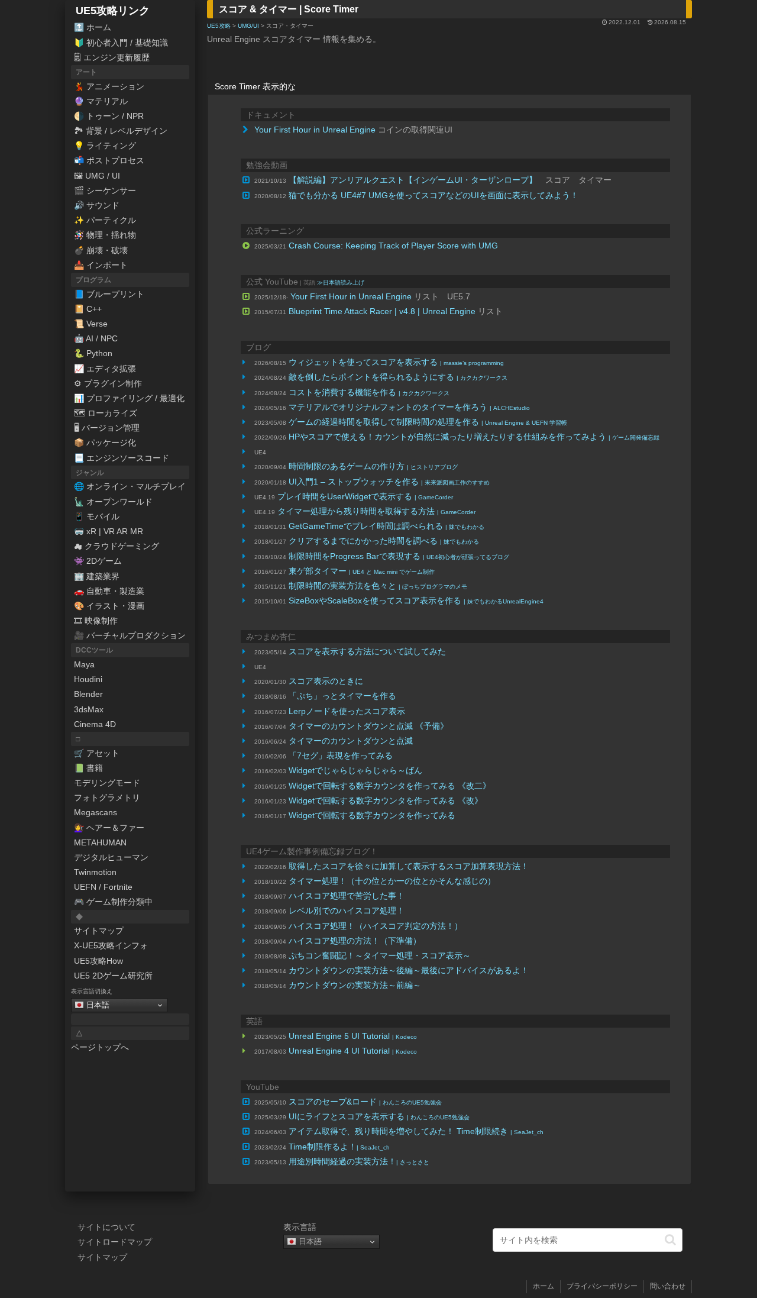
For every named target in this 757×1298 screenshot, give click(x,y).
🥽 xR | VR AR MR (108, 531)
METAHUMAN (100, 842)
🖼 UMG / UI (97, 175)
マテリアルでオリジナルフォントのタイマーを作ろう (409, 407)
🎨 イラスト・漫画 (109, 606)
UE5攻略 (219, 25)
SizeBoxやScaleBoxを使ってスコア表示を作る (416, 600)
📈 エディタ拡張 (105, 368)
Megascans (95, 812)
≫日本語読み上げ (340, 282)
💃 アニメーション (109, 86)
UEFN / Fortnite (103, 887)
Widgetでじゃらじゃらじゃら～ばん (355, 770)
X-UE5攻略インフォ (111, 945)
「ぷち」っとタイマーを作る (342, 695)
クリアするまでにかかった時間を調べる (384, 540)
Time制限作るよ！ (339, 1146)
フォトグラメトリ (107, 797)
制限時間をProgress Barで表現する (399, 556)
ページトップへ (100, 1047)
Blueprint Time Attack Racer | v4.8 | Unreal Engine (382, 311)
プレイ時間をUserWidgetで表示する (365, 496)
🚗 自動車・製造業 (109, 591)
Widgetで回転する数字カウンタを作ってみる (372, 815)
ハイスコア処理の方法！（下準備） (355, 940)
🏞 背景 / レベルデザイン (120, 130)
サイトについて (106, 1227)
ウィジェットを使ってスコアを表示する (396, 362)
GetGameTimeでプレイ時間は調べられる (386, 526)
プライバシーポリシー (602, 1286)
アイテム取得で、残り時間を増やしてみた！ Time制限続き (416, 1131)
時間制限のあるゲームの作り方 (373, 466)
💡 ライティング (105, 145)
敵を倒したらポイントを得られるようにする (398, 377)
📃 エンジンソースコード (121, 458)
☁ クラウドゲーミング (116, 546)
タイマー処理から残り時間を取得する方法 (376, 511)
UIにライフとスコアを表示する (379, 1116)
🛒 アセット (96, 753)
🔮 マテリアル (101, 101)
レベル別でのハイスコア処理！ (347, 910)
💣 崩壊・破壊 (101, 250)
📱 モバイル (96, 516)
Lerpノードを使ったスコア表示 (347, 711)
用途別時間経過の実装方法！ (359, 1161)
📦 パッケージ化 (105, 442)
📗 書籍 (88, 768)
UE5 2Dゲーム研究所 (113, 975)
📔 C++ (88, 309)
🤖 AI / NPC (96, 338)
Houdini (88, 679)
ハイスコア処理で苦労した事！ (347, 895)
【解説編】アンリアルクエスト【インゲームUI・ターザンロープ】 (413, 180)
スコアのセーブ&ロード (365, 1101)
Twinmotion (95, 872)
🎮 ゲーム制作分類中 (113, 901)
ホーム (543, 1286)
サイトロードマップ (114, 1242)
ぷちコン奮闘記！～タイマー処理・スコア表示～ (380, 955)
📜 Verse (91, 323)
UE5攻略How (98, 961)
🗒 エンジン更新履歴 (112, 57)
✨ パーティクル (105, 220)
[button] (670, 1240)
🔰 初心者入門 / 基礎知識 (121, 42)
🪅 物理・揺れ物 (105, 235)
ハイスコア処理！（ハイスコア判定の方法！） (375, 926)
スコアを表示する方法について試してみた (367, 651)
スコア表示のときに (326, 681)
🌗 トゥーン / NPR (109, 116)
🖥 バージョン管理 (107, 427)
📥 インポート (101, 265)
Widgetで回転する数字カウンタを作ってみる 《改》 (386, 800)
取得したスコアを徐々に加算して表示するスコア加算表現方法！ (409, 866)
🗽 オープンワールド (113, 501)
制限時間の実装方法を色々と (378, 585)
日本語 (96, 1004)
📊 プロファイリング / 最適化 (129, 398)
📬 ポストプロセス (109, 160)
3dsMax (88, 709)
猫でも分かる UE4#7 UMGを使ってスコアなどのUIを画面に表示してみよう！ (433, 195)
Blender (88, 694)
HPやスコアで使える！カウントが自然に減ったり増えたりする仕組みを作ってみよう (474, 436)
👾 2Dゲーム (98, 561)
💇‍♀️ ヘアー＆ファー (109, 827)
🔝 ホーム (92, 27)
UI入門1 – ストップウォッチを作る (389, 481)
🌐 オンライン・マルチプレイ (130, 486)
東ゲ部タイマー (362, 571)
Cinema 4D (95, 724)
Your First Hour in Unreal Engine (315, 129)
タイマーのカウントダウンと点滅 (351, 740)
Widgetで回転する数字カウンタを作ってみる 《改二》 (390, 785)
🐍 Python (93, 353)
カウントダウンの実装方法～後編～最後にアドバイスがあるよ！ (409, 970)
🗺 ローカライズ (105, 413)
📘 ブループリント (109, 294)
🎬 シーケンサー (105, 190)
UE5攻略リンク (113, 11)
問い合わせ (667, 1286)
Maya (84, 664)
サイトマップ (99, 930)
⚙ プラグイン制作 (108, 383)
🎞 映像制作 (96, 620)
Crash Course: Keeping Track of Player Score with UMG (393, 245)
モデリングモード (107, 782)
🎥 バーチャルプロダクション (130, 635)
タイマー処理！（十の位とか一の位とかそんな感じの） (392, 881)
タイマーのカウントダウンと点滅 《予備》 (368, 726)
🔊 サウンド (96, 205)
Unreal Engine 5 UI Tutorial (353, 1036)
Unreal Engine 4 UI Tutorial (353, 1050)
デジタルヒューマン (111, 857)
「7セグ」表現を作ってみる (341, 755)
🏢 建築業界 (96, 576)
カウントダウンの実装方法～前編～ (355, 985)
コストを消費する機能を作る (369, 392)
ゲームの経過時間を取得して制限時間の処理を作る (428, 422)
